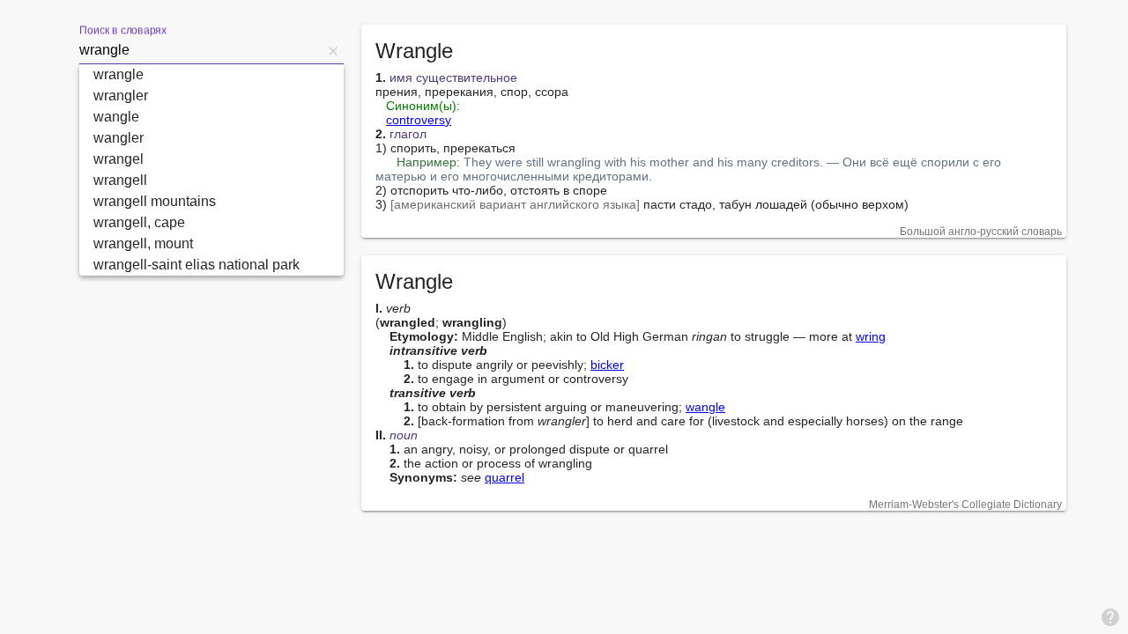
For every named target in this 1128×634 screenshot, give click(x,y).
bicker (607, 365)
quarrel (504, 477)
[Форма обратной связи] (1110, 616)
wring (871, 336)
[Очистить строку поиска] (333, 50)
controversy (418, 120)
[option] (211, 74)
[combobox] (201, 50)
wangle (705, 407)
